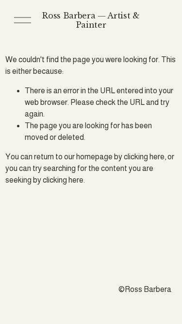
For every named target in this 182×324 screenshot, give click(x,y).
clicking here (144, 157)
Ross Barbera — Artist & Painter (91, 20)
